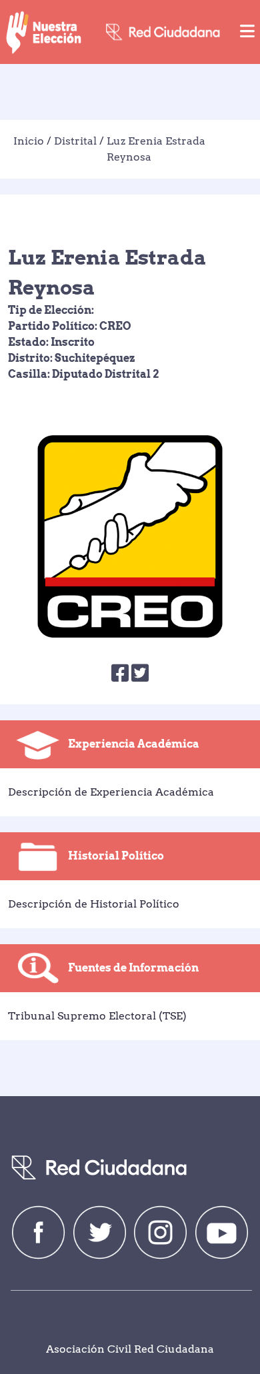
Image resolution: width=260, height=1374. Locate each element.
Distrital (75, 141)
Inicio (28, 141)
